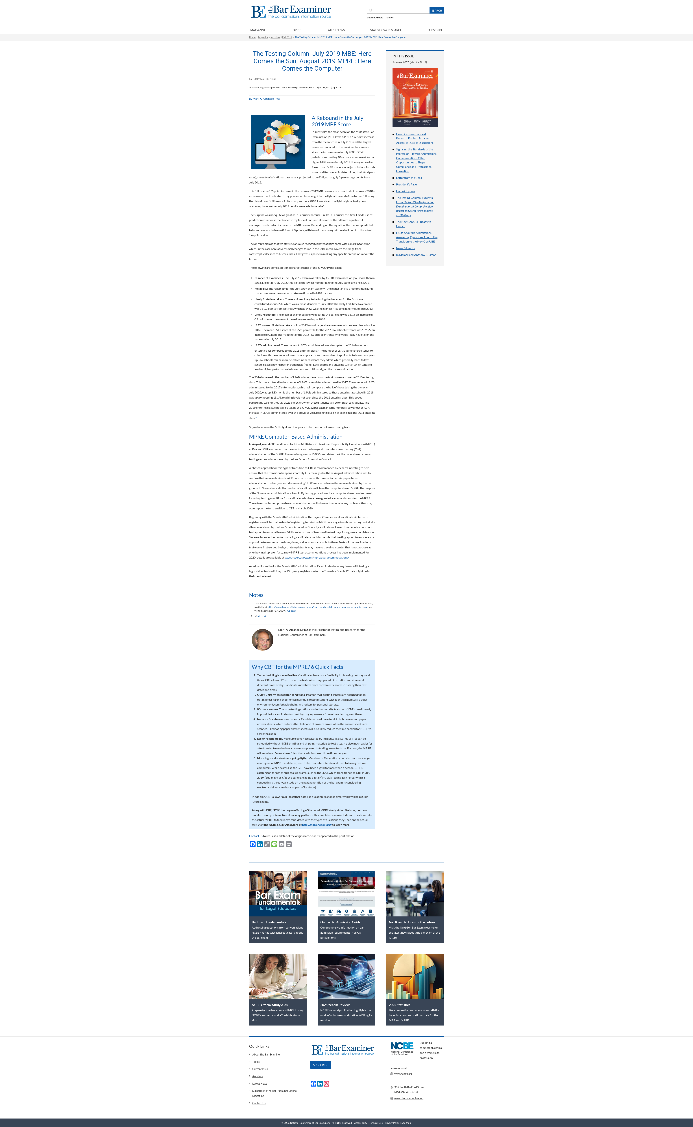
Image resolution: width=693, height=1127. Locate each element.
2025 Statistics (399, 1005)
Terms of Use (376, 1122)
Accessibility (360, 1122)
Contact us (256, 836)
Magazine (258, 30)
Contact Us (259, 1103)
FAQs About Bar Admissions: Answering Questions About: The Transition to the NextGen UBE (416, 237)
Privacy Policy (392, 1122)
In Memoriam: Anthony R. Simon (416, 254)
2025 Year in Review (335, 1005)
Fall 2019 (287, 37)
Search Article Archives (380, 17)
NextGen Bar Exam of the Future (412, 922)
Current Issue (260, 1068)
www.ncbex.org (403, 1073)
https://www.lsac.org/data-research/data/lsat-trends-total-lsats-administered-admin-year (317, 607)
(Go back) (291, 610)
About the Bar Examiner (266, 1054)
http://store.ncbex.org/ (317, 824)
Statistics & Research (386, 30)
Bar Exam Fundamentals (269, 922)
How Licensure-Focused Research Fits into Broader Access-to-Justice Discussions (414, 138)
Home (252, 37)
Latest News (335, 30)
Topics (296, 30)
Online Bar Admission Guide (340, 922)
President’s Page (406, 184)
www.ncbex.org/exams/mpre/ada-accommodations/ (317, 557)
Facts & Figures (405, 191)
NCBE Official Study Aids (270, 1005)
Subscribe (435, 30)
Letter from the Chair (409, 177)
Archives (275, 37)
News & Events (405, 248)
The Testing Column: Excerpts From (415, 206)
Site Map (406, 1122)
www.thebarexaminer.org (409, 1098)
